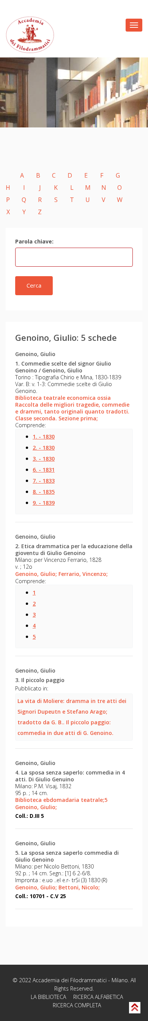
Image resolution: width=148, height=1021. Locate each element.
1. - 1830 (44, 436)
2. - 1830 (44, 447)
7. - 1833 (44, 480)
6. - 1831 (44, 469)
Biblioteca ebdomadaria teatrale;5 (61, 800)
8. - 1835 (44, 491)
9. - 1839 (44, 502)
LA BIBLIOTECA (48, 996)
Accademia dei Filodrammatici (70, 980)
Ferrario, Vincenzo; (83, 573)
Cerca (34, 285)
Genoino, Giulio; (36, 573)
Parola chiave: (34, 241)
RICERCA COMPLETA (77, 1005)
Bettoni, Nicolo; (79, 887)
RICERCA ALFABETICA (98, 996)
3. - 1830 (44, 458)
